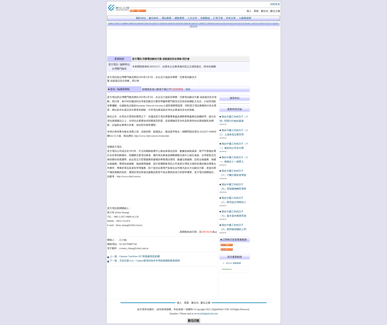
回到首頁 (275, 4)
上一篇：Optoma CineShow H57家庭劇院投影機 (134, 256)
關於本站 (141, 18)
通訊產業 (166, 18)
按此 (188, 89)
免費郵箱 (205, 18)
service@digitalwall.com (206, 313)
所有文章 (231, 18)
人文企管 (192, 18)
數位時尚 (154, 18)
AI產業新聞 (245, 18)
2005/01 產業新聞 (233, 263)
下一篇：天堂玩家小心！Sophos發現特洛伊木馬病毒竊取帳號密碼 (144, 260)
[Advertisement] (178, 42)
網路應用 (179, 18)
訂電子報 (218, 18)
